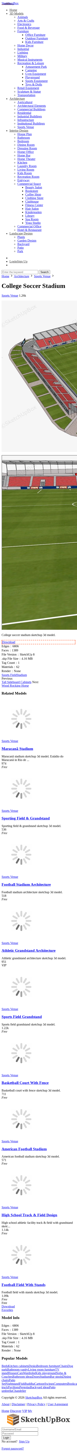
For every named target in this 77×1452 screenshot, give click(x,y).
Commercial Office (29, 226)
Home (13, 10)
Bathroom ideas (22, 1376)
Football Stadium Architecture (26, 884)
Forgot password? (13, 1448)
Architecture (17, 98)
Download (8, 642)
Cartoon (39, 1383)
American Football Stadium (24, 1149)
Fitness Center (34, 205)
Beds (5, 1366)
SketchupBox (10, 3)
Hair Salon (32, 208)
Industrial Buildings (29, 116)
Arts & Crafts (25, 20)
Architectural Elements (31, 105)
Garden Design (26, 240)
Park (20, 251)
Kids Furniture (34, 42)
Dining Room (26, 144)
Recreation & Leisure (30, 63)
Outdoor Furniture (36, 38)
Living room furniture (41, 1369)
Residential (24, 113)
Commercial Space (29, 183)
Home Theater (26, 159)
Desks (32, 1366)
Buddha (29, 1383)
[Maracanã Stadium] (21, 737)
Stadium (22, 675)
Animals (22, 17)
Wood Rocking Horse (15, 685)
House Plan (24, 134)
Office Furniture (35, 34)
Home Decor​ (25, 45)
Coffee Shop (33, 194)
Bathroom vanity (17, 1369)
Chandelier (19, 1390)
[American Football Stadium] (21, 1137)
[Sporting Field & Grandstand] (21, 807)
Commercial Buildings (31, 109)
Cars (20, 1373)
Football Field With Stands (23, 1285)
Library (30, 215)
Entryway (23, 180)
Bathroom (23, 137)
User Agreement (58, 1404)
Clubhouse (32, 201)
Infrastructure (25, 120)
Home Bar (23, 155)
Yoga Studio (33, 222)
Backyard (23, 244)
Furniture (23, 31)
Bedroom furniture (47, 1366)
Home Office (25, 152)
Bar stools (56, 1376)
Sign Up (24, 1441)
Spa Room (31, 219)
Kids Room (24, 173)
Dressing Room (27, 148)
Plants (21, 237)
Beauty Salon (33, 187)
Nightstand (12, 1383)
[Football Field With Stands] (21, 1273)
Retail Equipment (28, 88)
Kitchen (22, 162)
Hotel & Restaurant (29, 230)
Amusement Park (36, 66)
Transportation (26, 95)
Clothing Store (34, 198)
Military (22, 56)
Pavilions (13, 1387)
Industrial (23, 49)
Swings (49, 1383)
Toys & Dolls (33, 84)
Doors (36, 1376)
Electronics (24, 24)
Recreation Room (28, 176)
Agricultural (24, 102)
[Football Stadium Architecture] (21, 873)
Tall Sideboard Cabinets (16, 682)
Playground (32, 77)
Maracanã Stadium (17, 749)
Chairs (63, 1366)
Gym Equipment (35, 73)
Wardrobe (29, 1373)
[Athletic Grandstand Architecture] (21, 939)
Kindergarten (33, 212)
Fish (21, 1383)
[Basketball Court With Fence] (21, 1071)
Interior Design (18, 130)
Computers (60, 1383)
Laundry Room (27, 166)
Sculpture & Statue (29, 91)
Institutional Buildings (31, 123)
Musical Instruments (29, 59)
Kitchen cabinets (18, 1366)
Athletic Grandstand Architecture (28, 950)
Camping (31, 70)
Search (44, 272)
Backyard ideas (39, 1387)
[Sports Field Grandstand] (21, 1005)
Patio (20, 247)
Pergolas (24, 1387)
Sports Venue (25, 127)
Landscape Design (21, 233)
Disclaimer (18, 1404)
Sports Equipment (36, 81)
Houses (12, 1373)
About (5, 1404)
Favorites (7, 1310)
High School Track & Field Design (29, 1215)
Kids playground (45, 1373)
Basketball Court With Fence (25, 1083)
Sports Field (9, 675)
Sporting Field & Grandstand (26, 818)
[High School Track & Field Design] (21, 1203)
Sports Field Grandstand (22, 1017)
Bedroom (23, 141)
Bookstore (31, 191)
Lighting (22, 52)
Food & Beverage (28, 27)
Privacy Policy (36, 1404)
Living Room (25, 169)
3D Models (16, 13)
